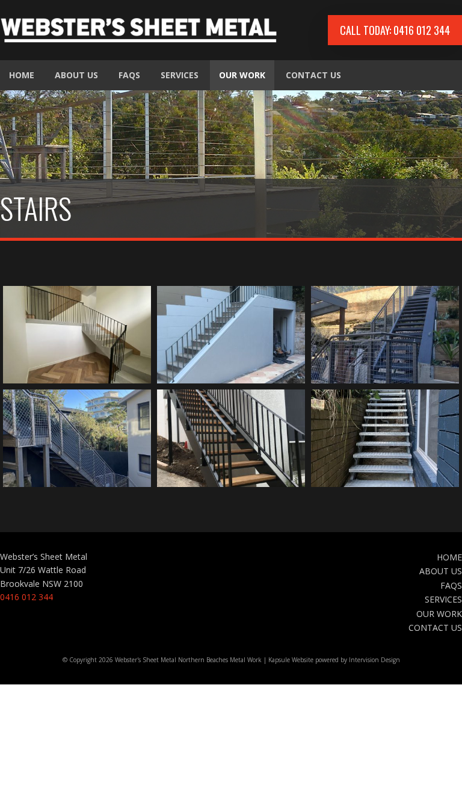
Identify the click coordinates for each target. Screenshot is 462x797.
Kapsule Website (290, 660)
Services (180, 75)
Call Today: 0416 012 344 (395, 30)
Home (21, 75)
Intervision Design (374, 660)
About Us (76, 75)
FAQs (129, 75)
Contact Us (313, 75)
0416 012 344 (26, 597)
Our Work (242, 75)
